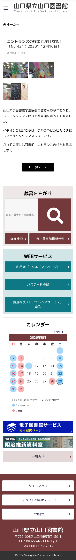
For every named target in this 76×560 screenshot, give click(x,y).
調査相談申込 (38, 304)
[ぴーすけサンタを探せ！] (41, 72)
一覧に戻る (40, 167)
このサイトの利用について (38, 500)
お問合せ (38, 457)
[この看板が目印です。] (15, 93)
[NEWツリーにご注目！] (15, 72)
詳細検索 (16, 239)
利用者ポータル (38, 267)
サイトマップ (38, 486)
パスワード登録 (38, 284)
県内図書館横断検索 (50, 239)
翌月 (57, 332)
